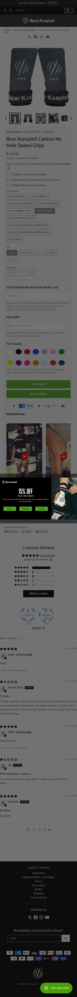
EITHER (41, 508)
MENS (9, 508)
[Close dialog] (74, 479)
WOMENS (25, 508)
